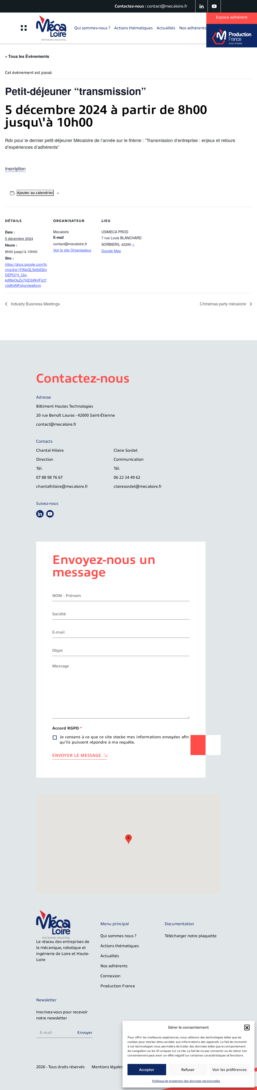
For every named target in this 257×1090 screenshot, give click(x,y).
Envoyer (84, 1032)
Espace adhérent (231, 17)
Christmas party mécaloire (223, 304)
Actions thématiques (133, 28)
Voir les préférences (229, 1070)
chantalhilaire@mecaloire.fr (62, 486)
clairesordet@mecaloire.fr (138, 486)
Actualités (166, 28)
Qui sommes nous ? (118, 936)
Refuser (188, 1070)
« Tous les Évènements (27, 56)
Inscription (15, 168)
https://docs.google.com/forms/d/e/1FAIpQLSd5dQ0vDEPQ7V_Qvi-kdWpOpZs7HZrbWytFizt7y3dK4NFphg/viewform (26, 275)
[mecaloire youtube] (214, 6)
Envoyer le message (76, 755)
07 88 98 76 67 (49, 477)
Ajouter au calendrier (35, 193)
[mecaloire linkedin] (201, 6)
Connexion (110, 976)
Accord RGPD (67, 728)
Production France (117, 986)
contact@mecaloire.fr (167, 6)
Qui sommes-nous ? (92, 28)
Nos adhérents (192, 28)
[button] (246, 1027)
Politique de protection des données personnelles (186, 1081)
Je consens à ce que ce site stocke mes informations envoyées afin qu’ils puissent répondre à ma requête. (124, 740)
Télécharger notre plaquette (191, 936)
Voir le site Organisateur (72, 250)
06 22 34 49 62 (127, 477)
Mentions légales (107, 1067)
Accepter (146, 1070)
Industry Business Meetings (35, 304)
